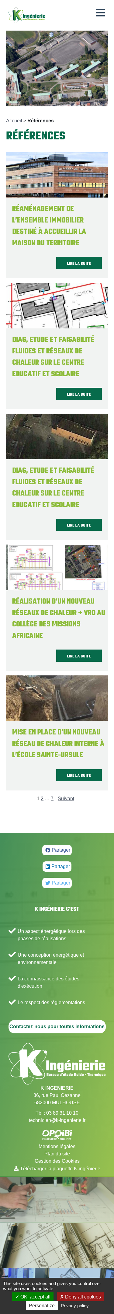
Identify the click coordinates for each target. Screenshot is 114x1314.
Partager (61, 850)
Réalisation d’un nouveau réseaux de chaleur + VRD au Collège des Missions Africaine (58, 619)
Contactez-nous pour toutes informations (57, 1026)
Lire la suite (79, 264)
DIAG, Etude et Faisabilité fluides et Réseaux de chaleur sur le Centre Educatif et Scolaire (53, 357)
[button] (100, 12)
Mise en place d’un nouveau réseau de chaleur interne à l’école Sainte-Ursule (58, 744)
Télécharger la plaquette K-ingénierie (60, 1168)
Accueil (14, 120)
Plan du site (57, 1153)
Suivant (66, 798)
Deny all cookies (82, 1296)
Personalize (42, 1305)
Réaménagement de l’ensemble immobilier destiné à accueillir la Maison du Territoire (49, 226)
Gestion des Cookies (57, 1161)
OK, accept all (34, 1296)
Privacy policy (75, 1305)
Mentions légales (57, 1146)
